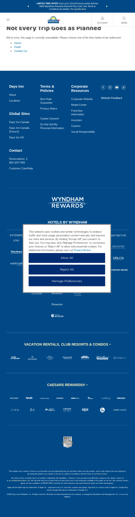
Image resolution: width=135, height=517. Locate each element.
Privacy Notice (48, 108)
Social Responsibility (83, 131)
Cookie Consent (49, 118)
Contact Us (20, 50)
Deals (17, 46)
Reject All (67, 269)
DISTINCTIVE (118, 235)
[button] (28, 6)
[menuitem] (8, 20)
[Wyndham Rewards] (67, 202)
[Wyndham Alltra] (77, 293)
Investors (76, 120)
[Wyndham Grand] (118, 270)
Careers (76, 125)
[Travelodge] (37, 293)
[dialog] (67, 258)
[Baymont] (57, 293)
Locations (14, 100)
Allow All (67, 258)
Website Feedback (111, 97)
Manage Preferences (67, 281)
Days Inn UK (16, 137)
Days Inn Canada (19, 122)
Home (17, 43)
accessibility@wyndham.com (19, 480)
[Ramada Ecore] (57, 316)
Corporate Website (82, 98)
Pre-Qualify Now (78, 9)
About (12, 94)
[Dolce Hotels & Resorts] (118, 259)
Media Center (79, 104)
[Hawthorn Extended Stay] (16, 252)
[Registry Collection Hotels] (118, 247)
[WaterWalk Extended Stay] (16, 264)
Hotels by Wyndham (67, 222)
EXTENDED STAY (16, 238)
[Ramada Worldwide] (57, 305)
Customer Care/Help (21, 168)
